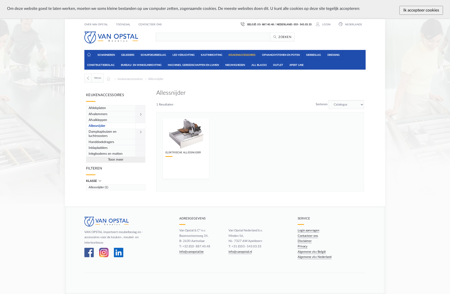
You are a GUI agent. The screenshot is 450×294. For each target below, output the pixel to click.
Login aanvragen (308, 230)
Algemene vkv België (312, 251)
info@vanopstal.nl (240, 251)
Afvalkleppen (98, 120)
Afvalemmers (98, 114)
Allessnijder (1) (98, 187)
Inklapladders (98, 148)
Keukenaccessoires (105, 95)
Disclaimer (305, 241)
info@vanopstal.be (191, 251)
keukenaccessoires (130, 79)
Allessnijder (156, 79)
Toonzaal (123, 24)
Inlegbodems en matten (106, 153)
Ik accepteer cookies (421, 10)
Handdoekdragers (101, 142)
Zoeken (284, 37)
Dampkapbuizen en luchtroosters (102, 134)
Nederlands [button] (353, 24)
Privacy (303, 246)
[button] (105, 54)
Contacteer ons (150, 24)
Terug (97, 78)
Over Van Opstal (96, 24)
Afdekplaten (97, 108)
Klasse (92, 181)
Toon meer (115, 159)
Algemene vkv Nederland (314, 257)
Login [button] (326, 24)
